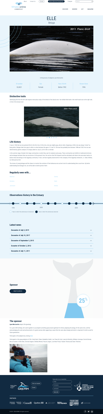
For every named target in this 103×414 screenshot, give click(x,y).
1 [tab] (47, 138)
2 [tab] (49, 138)
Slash (55, 181)
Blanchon (12, 176)
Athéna (56, 186)
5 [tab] (56, 138)
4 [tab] (54, 138)
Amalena (12, 181)
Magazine (90, 9)
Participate (17, 291)
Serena (56, 176)
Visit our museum (36, 383)
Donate (41, 1)
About (25, 1)
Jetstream (12, 186)
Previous (25, 121)
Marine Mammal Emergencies (56, 1)
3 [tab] (52, 138)
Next (77, 121)
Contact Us (32, 1)
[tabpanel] (51, 122)
